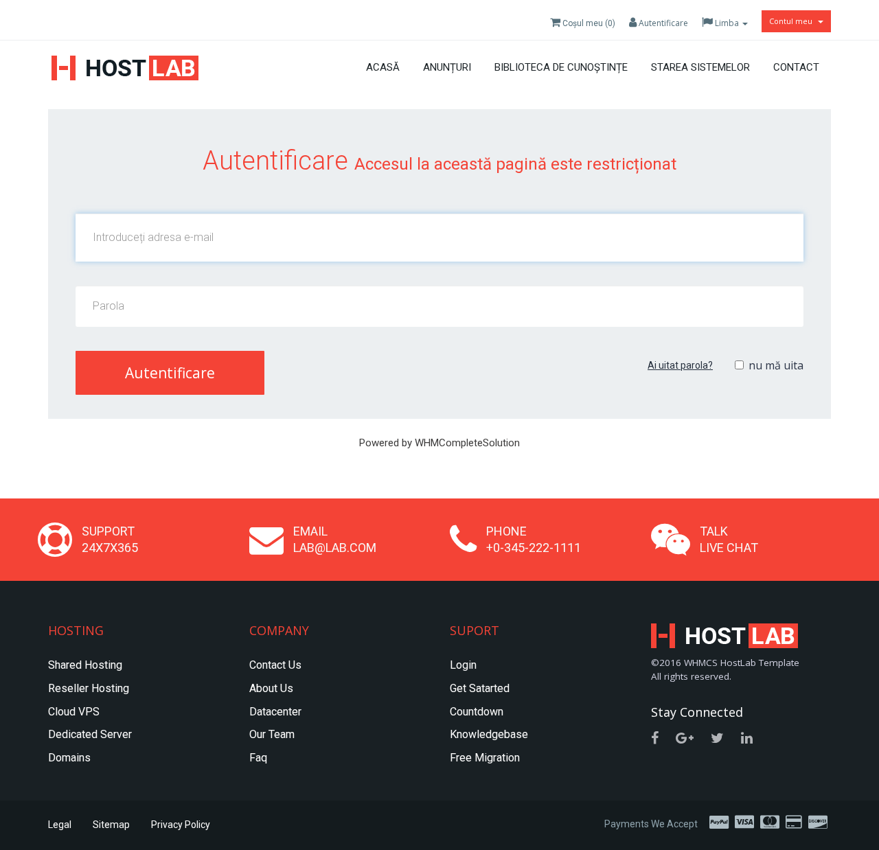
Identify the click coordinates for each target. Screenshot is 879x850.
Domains (69, 757)
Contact (796, 67)
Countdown (476, 711)
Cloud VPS (74, 711)
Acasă (383, 67)
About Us (271, 688)
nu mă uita (776, 365)
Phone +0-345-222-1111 (533, 539)
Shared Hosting (85, 664)
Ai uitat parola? (680, 365)
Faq (258, 757)
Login (463, 664)
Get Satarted (480, 688)
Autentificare (662, 23)
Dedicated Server (90, 734)
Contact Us (275, 664)
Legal (59, 824)
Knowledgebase (489, 734)
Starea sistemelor (700, 67)
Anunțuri (447, 67)
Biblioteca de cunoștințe (561, 67)
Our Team (272, 734)
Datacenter (275, 711)
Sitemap (111, 824)
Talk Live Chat (729, 539)
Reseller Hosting (88, 688)
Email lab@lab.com (334, 539)
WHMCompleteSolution (467, 443)
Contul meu (793, 21)
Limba (727, 23)
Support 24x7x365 (110, 539)
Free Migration (485, 757)
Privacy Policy (180, 824)
